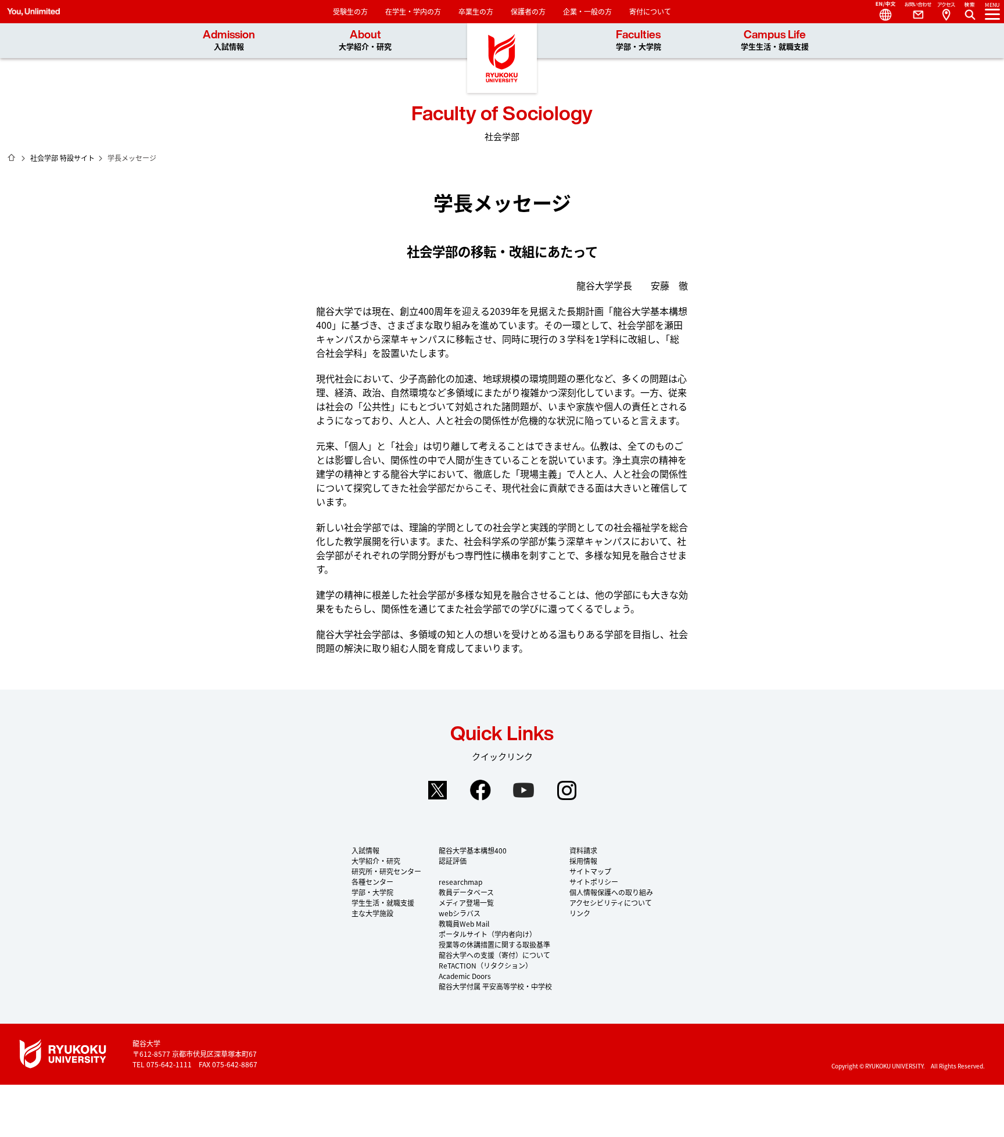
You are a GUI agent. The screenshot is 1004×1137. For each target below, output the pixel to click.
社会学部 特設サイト (62, 158)
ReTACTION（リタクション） (485, 965)
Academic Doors (465, 976)
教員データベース (466, 892)
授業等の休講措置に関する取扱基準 (494, 944)
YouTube (523, 790)
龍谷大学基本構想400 (473, 850)
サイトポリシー (593, 882)
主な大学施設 (372, 913)
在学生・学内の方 (413, 11)
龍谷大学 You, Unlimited (502, 58)
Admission (229, 40)
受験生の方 (350, 11)
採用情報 (583, 861)
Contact (913, 11)
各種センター (372, 882)
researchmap (460, 882)
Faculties (638, 40)
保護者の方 (528, 11)
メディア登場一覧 (466, 903)
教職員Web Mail (464, 923)
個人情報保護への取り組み (611, 892)
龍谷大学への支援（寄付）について (494, 955)
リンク (579, 913)
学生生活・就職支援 (383, 903)
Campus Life (775, 40)
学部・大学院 (372, 892)
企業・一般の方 (587, 11)
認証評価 (453, 861)
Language (880, 11)
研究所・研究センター (386, 871)
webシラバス (460, 913)
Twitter (437, 790)
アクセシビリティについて (610, 903)
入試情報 (365, 850)
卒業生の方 (475, 11)
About (365, 40)
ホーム (11, 157)
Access (946, 11)
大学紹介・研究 (376, 861)
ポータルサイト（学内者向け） (487, 934)
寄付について (650, 11)
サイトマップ (590, 871)
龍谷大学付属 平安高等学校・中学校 (495, 986)
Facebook (480, 790)
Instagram (566, 790)
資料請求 (583, 850)
